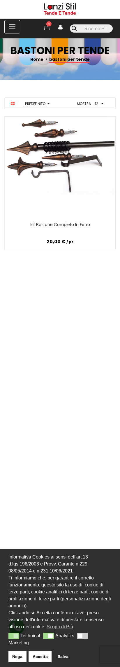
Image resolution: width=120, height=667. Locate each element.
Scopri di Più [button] (60, 626)
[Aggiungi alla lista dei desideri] (95, 225)
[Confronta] (58, 225)
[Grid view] (12, 103)
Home (36, 59)
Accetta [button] (40, 656)
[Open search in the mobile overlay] (91, 28)
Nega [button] (17, 656)
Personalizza (23, 226)
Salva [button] (63, 656)
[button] (13, 636)
